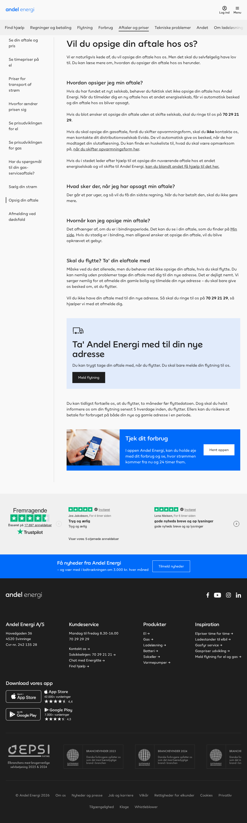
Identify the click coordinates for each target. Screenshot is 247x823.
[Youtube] (217, 595)
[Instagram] (228, 595)
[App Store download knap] (39, 696)
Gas (146, 639)
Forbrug (105, 27)
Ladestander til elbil (211, 639)
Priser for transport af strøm (20, 84)
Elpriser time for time (212, 633)
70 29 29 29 (79, 639)
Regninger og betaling (50, 27)
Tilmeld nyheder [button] (171, 566)
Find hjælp (14, 27)
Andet (202, 27)
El (144, 633)
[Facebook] (207, 595)
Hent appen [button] (219, 450)
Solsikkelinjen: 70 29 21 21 (90, 654)
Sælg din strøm (23, 186)
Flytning (85, 27)
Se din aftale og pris (23, 43)
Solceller (150, 656)
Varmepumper (155, 662)
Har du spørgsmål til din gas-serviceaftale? (25, 167)
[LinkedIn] (238, 595)
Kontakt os (77, 649)
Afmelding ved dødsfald (22, 216)
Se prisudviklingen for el (25, 126)
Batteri (149, 651)
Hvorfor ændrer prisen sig (23, 106)
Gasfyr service (207, 645)
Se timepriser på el (24, 62)
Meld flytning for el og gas (216, 656)
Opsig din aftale (23, 200)
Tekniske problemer (173, 27)
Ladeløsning (153, 645)
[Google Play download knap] (39, 714)
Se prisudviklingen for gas (25, 145)
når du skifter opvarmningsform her (106, 149)
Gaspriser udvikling (210, 651)
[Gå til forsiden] (20, 10)
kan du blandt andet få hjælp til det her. (182, 166)
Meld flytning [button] (88, 377)
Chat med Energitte (85, 660)
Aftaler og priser (134, 27)
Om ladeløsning (228, 27)
